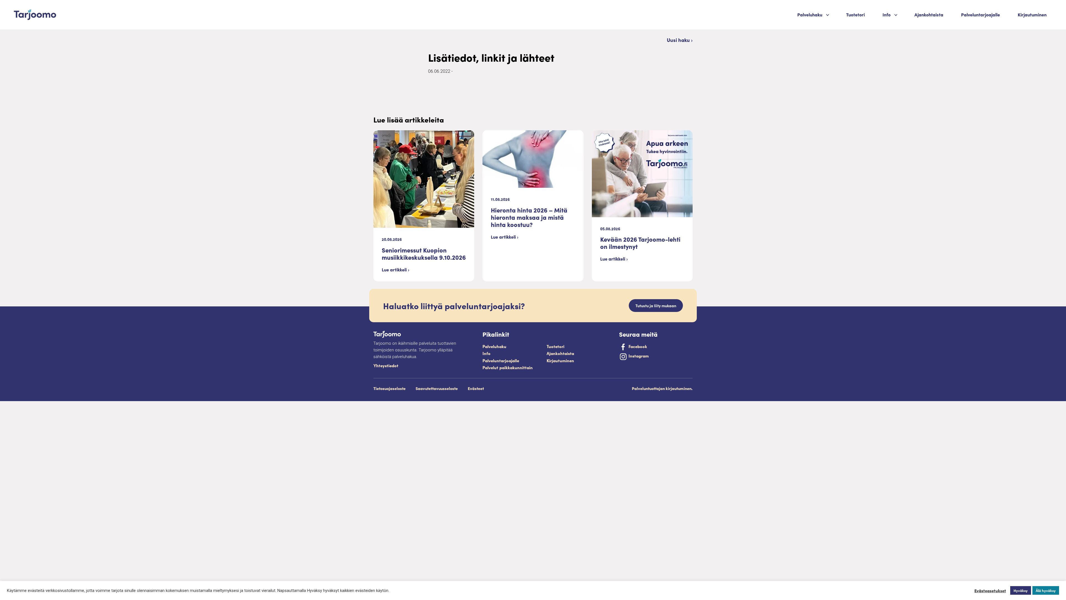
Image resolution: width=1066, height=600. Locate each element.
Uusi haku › (680, 39)
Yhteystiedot (385, 365)
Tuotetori (855, 14)
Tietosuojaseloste (389, 388)
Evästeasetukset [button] (990, 590)
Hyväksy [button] (1021, 590)
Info (486, 353)
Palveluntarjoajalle (980, 14)
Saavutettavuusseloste (437, 388)
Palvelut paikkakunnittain (507, 367)
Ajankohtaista (928, 14)
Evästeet (476, 388)
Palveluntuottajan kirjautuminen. (662, 388)
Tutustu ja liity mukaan (655, 305)
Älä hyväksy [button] (1046, 590)
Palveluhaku (809, 14)
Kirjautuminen (1032, 14)
